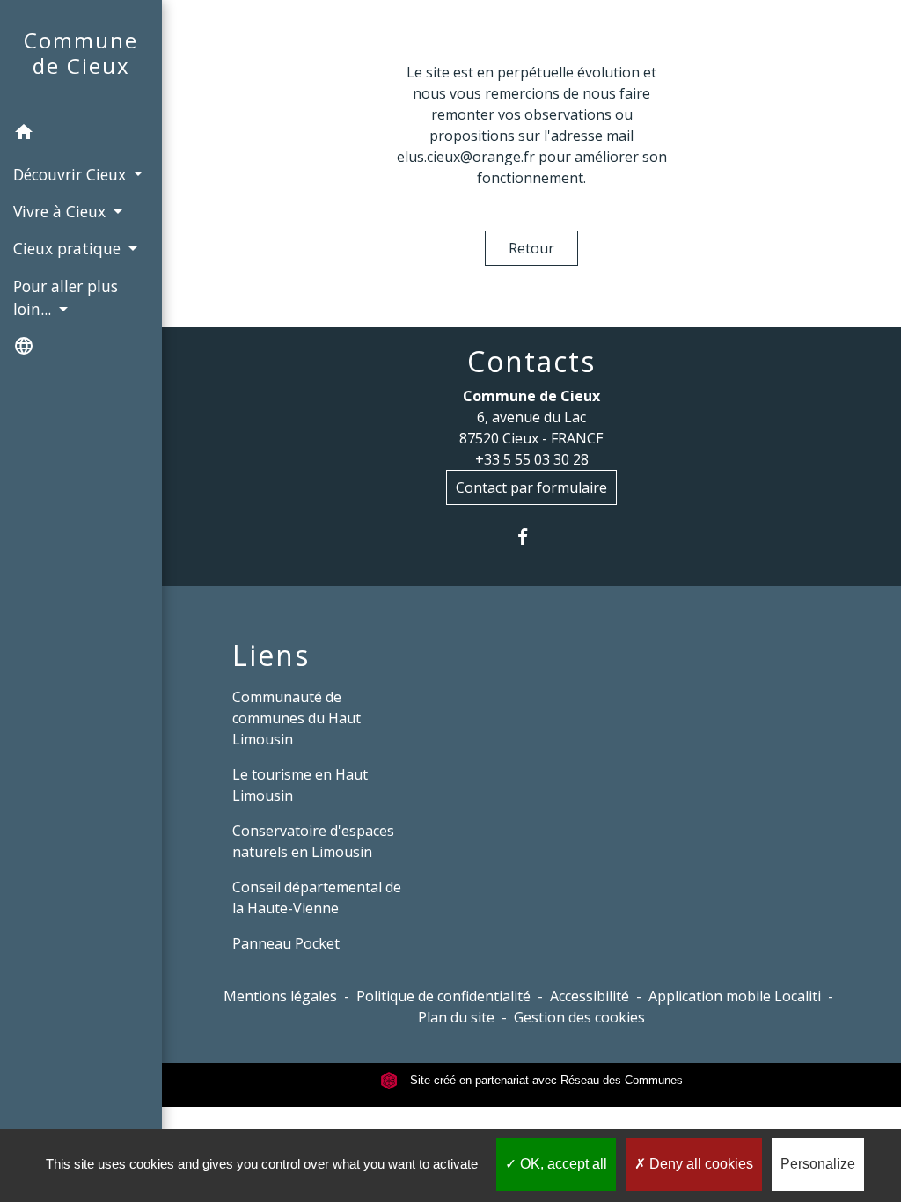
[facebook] (531, 536)
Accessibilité (589, 996)
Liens (271, 655)
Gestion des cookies (579, 1017)
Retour (531, 248)
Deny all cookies (699, 1163)
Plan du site (456, 1017)
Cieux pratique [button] (69, 248)
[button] (81, 134)
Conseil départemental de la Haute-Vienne (316, 897)
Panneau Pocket (286, 943)
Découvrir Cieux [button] (71, 174)
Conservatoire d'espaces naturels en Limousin (313, 841)
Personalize (817, 1163)
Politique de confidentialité (443, 996)
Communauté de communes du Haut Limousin (296, 718)
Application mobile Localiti (734, 996)
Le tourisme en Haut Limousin (300, 785)
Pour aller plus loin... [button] (65, 297)
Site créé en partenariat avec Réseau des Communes (545, 1080)
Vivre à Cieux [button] (61, 211)
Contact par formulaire (531, 487)
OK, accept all (561, 1163)
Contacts (531, 361)
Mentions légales (280, 996)
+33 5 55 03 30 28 (532, 459)
